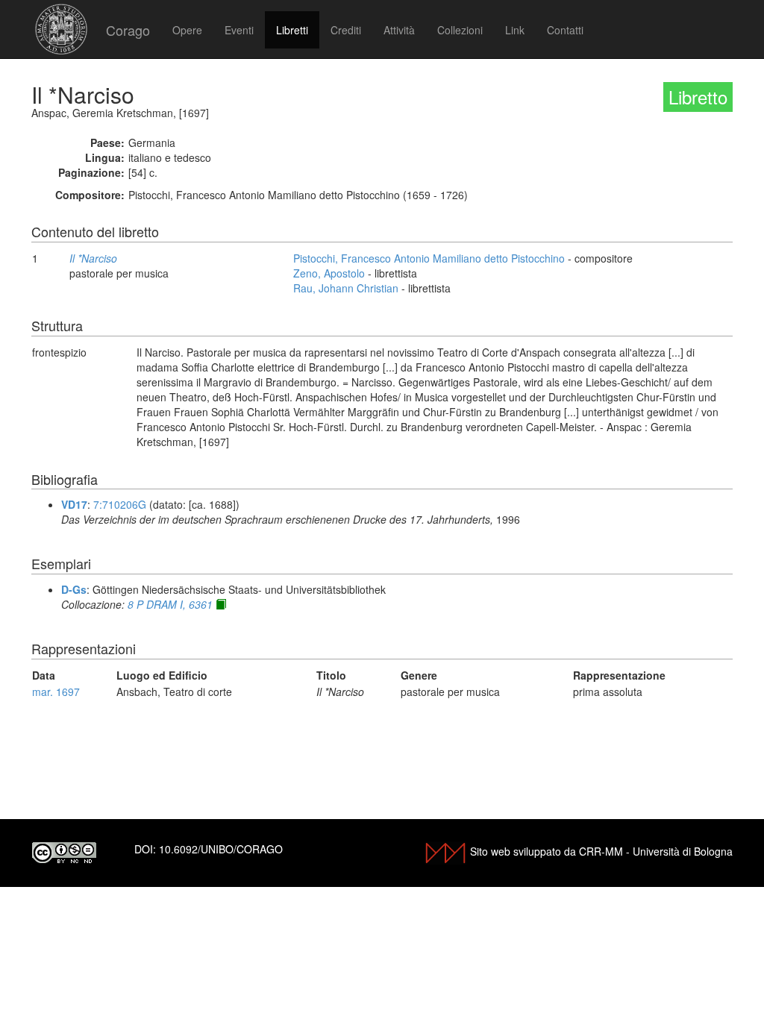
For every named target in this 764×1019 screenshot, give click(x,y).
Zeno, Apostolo (329, 273)
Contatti (565, 29)
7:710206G (119, 504)
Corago (128, 30)
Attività (399, 29)
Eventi (239, 29)
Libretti (292, 29)
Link (515, 29)
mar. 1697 (56, 691)
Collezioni (460, 29)
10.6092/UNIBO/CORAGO (221, 848)
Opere (187, 29)
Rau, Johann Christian (345, 287)
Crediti (346, 29)
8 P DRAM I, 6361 (170, 604)
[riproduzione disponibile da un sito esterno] (221, 604)
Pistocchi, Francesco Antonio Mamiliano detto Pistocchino (429, 258)
